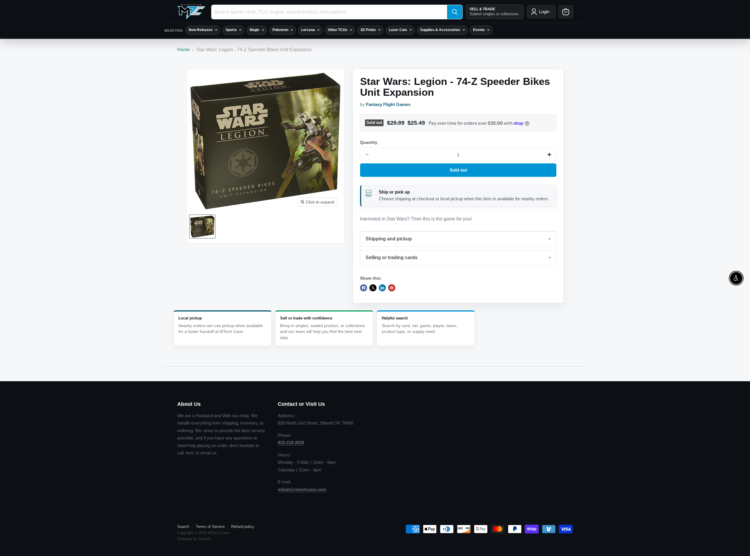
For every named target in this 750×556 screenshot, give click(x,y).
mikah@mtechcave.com (302, 489)
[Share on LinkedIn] (382, 287)
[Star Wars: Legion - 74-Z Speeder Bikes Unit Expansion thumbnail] (202, 226)
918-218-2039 (291, 442)
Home (183, 49)
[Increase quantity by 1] (549, 154)
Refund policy (242, 526)
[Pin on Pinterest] (391, 287)
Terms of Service (210, 526)
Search (183, 526)
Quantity (368, 142)
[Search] (454, 12)
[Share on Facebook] (363, 287)
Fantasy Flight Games (388, 104)
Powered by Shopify (194, 539)
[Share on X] (372, 287)
